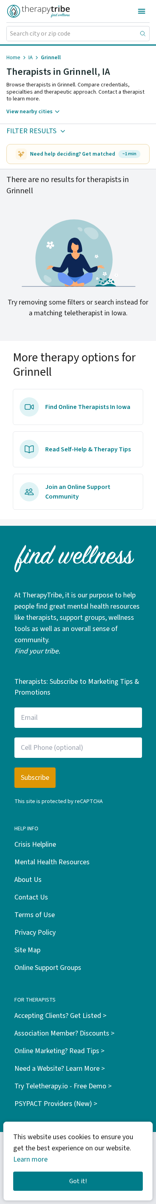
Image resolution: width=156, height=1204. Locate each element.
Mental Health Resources (52, 862)
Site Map (27, 950)
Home (13, 58)
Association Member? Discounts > (64, 1033)
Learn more (30, 1159)
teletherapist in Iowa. (96, 313)
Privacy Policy (35, 933)
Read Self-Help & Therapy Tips (88, 449)
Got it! (78, 1181)
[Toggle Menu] (142, 11)
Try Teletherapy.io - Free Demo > (63, 1086)
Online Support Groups (47, 968)
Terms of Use (34, 915)
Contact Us (31, 897)
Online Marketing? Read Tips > (59, 1051)
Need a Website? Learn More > (59, 1069)
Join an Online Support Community (77, 492)
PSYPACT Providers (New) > (55, 1104)
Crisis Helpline (35, 844)
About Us (28, 880)
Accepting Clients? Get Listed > (60, 1016)
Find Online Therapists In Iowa (87, 407)
